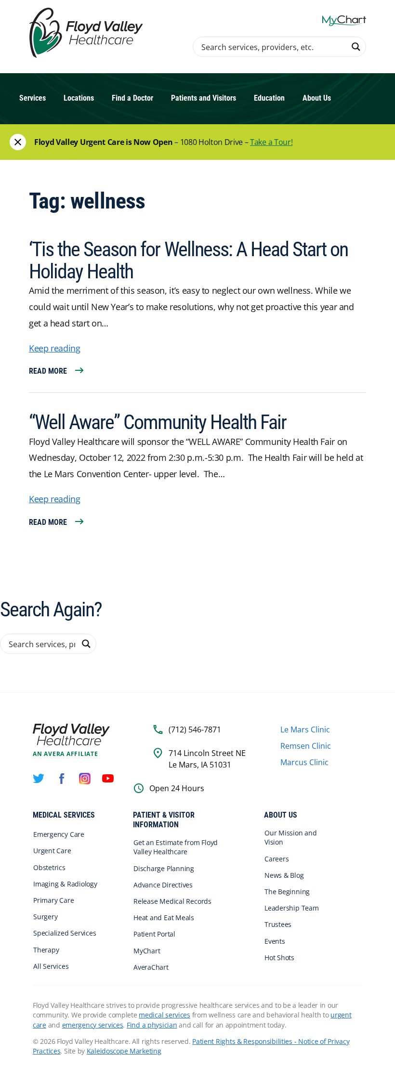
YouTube (108, 778)
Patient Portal (154, 933)
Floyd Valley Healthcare (71, 734)
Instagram (85, 778)
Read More (48, 371)
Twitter (38, 778)
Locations (79, 98)
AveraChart (151, 967)
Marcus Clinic (304, 762)
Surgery (45, 916)
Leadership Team (291, 907)
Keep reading (54, 348)
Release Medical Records (172, 901)
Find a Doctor (132, 98)
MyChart (146, 950)
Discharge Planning (163, 868)
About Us (317, 98)
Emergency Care (58, 834)
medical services (164, 1014)
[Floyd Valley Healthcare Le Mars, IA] (87, 33)
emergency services (92, 1024)
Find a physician (152, 1024)
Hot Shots (279, 957)
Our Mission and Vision (290, 837)
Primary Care (53, 900)
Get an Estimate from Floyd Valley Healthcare (175, 847)
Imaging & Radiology (65, 883)
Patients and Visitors (203, 98)
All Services (50, 966)
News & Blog (284, 875)
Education (269, 98)
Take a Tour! (271, 142)
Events (274, 941)
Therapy (46, 949)
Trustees (277, 924)
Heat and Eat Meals (163, 917)
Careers (276, 858)
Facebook (61, 778)
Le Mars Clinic (305, 729)
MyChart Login (344, 20)
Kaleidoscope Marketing (124, 1050)
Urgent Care (52, 850)
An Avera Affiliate (65, 754)
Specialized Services (64, 933)
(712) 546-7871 (195, 729)
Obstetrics (49, 867)
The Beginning (287, 891)
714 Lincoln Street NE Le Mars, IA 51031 (207, 759)
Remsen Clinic (305, 746)
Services (32, 98)
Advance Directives (163, 884)
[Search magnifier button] (356, 46)
